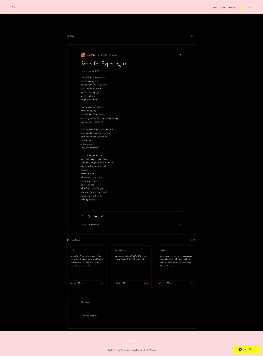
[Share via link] (102, 216)
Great (162, 250)
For (72, 250)
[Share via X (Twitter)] (89, 216)
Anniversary (121, 250)
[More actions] (180, 55)
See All (193, 240)
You (13, 7)
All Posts (70, 36)
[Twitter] (129, 341)
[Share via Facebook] (82, 216)
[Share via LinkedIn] (95, 216)
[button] (192, 36)
